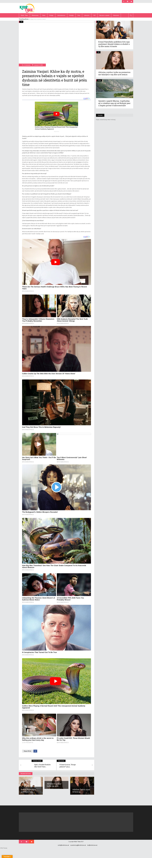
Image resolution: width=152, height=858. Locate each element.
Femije (99, 80)
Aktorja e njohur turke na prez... (54, 784)
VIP (21, 21)
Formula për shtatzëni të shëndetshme (39, 19)
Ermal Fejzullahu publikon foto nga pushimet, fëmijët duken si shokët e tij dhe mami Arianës (114, 44)
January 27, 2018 (38, 65)
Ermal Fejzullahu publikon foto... (28, 790)
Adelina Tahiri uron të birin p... (81, 790)
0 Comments (27, 65)
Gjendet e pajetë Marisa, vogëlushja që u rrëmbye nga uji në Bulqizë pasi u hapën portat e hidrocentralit (114, 103)
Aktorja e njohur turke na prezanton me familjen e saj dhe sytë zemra (114, 73)
